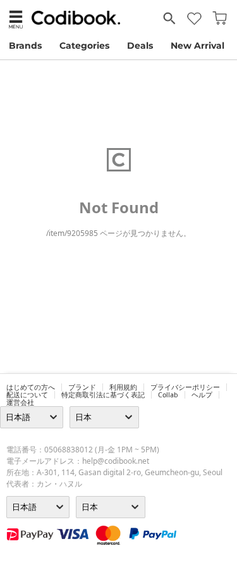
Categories (84, 45)
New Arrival (197, 45)
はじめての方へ (30, 387)
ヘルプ (201, 394)
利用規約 (123, 387)
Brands (25, 45)
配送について (27, 394)
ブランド (82, 387)
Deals (140, 45)
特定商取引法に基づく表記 (103, 394)
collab (168, 394)
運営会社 (20, 402)
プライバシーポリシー (185, 387)
